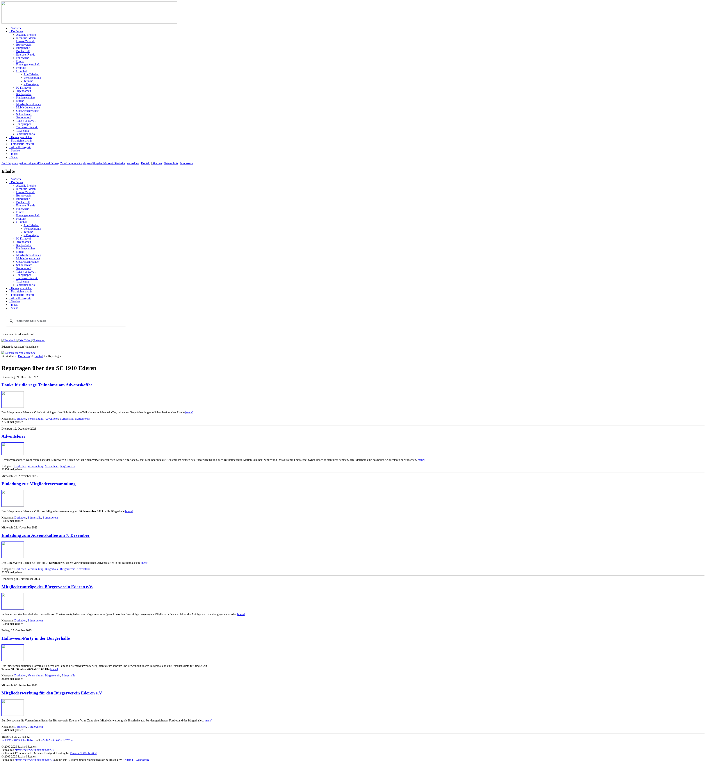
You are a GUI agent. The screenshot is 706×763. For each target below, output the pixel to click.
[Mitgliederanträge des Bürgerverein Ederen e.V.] (12, 608)
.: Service (14, 150)
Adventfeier (51, 418)
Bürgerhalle (23, 47)
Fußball (39, 356)
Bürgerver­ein (82, 418)
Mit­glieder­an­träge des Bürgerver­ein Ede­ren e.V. (47, 586)
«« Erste (6, 739)
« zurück (17, 739)
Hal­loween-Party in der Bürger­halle (35, 638)
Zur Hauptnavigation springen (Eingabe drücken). (30, 163)
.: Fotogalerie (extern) (21, 143)
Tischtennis (22, 130)
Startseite (119, 163)
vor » (59, 739)
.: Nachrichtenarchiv (20, 140)
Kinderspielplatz (25, 97)
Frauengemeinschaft (28, 64)
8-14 (30, 739)
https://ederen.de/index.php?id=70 (34, 749)
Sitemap (157, 163)
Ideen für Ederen (26, 38)
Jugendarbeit (23, 90)
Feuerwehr (22, 57)
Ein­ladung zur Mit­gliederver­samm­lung (38, 483)
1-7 (24, 739)
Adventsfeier (13, 436)
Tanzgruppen (23, 124)
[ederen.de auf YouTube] (23, 340)
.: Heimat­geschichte (20, 137)
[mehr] (189, 412)
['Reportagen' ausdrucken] (2, 359)
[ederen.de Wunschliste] (18, 352)
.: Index (13, 153)
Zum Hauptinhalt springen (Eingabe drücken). (87, 163)
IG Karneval (23, 87)
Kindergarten (23, 94)
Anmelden (133, 163)
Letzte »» (68, 739)
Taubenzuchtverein (27, 127)
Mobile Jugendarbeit (28, 107)
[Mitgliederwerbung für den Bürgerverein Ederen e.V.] (12, 714)
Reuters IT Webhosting (83, 753)
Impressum (186, 163)
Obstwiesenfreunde (27, 110)
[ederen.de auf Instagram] (37, 340)
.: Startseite (15, 28)
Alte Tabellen (31, 74)
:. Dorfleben (16, 31)
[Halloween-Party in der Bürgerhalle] (12, 660)
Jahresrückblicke (25, 133)
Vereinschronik (32, 77)
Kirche (20, 100)
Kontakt (145, 163)
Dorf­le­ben (20, 418)
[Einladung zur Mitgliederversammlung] (12, 505)
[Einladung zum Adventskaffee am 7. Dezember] (12, 557)
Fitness (20, 61)
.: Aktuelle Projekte (20, 147)
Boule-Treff (23, 51)
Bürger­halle (66, 418)
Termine (28, 81)
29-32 (51, 739)
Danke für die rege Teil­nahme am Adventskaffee (46, 385)
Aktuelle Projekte (26, 34)
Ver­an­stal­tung (35, 418)
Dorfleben (24, 356)
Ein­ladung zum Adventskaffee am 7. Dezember (45, 535)
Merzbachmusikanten (28, 104)
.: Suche (13, 157)
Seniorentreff (23, 117)
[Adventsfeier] (12, 454)
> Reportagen (31, 84)
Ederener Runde (25, 54)
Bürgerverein (23, 44)
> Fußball (21, 71)
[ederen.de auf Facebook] (8, 340)
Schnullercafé (24, 114)
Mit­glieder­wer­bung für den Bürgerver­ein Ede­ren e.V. (52, 693)
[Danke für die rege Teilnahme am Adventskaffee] (12, 406)
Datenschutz (171, 163)
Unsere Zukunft (25, 41)
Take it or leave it (26, 120)
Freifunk (21, 67)
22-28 (44, 739)
